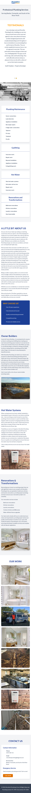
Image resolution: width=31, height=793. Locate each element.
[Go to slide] (14, 78)
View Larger (15, 575)
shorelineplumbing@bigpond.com (15, 757)
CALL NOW (8, 775)
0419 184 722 (10, 752)
